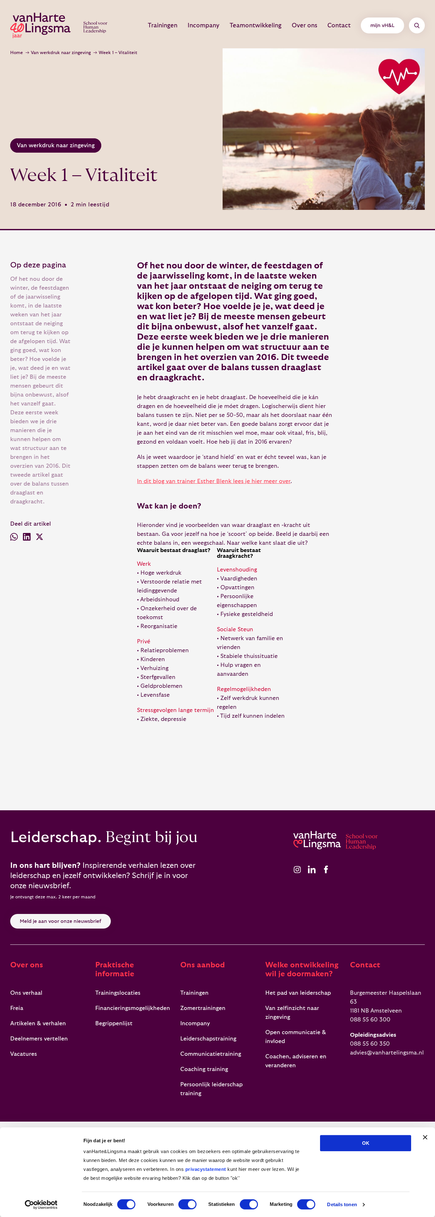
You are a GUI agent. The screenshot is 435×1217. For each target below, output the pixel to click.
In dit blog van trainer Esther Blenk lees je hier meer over (213, 481)
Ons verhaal (26, 993)
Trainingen (162, 25)
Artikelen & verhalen (38, 1023)
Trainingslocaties (117, 993)
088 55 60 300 (370, 1020)
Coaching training (204, 1069)
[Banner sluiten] (425, 1137)
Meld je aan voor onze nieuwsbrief (60, 921)
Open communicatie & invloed (295, 1036)
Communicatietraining (210, 1054)
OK (365, 1143)
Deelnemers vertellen (39, 1039)
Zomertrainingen (202, 1008)
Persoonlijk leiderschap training (211, 1089)
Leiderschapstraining (208, 1039)
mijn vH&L (382, 25)
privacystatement (205, 1169)
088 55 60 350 (370, 1044)
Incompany (203, 25)
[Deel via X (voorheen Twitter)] (39, 538)
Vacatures (23, 1054)
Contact (339, 25)
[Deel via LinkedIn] (27, 538)
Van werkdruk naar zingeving (61, 53)
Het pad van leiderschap (298, 993)
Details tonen (342, 1204)
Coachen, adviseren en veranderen (295, 1061)
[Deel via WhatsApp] (14, 538)
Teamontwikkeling (256, 25)
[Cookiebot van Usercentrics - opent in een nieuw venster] (41, 1204)
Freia (16, 1008)
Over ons (304, 25)
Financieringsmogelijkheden (132, 1008)
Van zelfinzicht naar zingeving (292, 1012)
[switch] (187, 1204)
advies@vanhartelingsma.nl (387, 1053)
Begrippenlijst (113, 1023)
